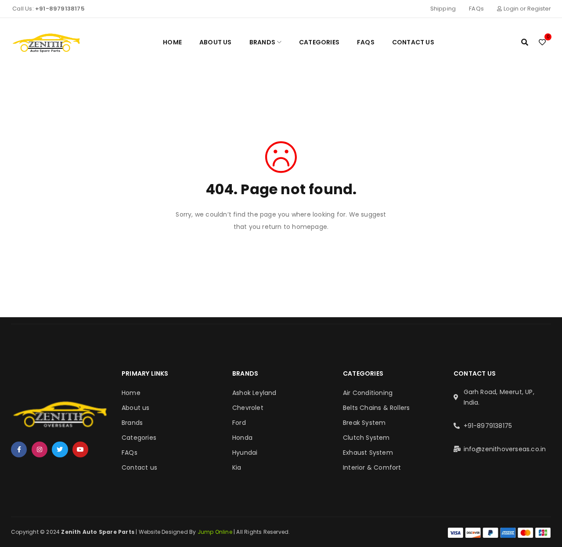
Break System (364, 422)
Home (131, 392)
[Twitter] (60, 449)
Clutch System (366, 437)
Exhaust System (368, 452)
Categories (139, 437)
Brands (132, 422)
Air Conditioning (368, 392)
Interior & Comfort (372, 467)
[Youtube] (80, 449)
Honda (242, 437)
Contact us (139, 467)
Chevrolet (247, 407)
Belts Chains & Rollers (376, 407)
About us (136, 407)
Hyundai (244, 452)
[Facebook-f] (19, 449)
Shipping (443, 8)
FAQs (476, 8)
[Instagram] (39, 449)
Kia (236, 467)
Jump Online (216, 532)
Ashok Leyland (254, 392)
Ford (239, 422)
